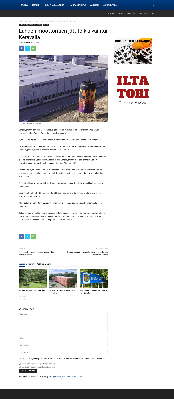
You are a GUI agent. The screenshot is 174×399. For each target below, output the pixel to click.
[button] (153, 14)
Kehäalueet (28, 21)
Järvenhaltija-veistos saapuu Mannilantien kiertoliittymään (36, 253)
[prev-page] (20, 298)
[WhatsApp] (33, 48)
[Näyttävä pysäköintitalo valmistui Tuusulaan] (63, 278)
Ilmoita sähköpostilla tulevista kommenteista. (39, 364)
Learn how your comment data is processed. (70, 377)
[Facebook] (21, 48)
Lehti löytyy (142, 14)
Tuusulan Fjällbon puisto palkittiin (32, 290)
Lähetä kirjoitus (78, 5)
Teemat (35, 5)
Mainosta (94, 5)
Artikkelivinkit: (44, 264)
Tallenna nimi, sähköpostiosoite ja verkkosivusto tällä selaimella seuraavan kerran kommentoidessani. (63, 359)
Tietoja (121, 14)
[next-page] (24, 298)
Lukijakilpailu (110, 5)
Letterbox (26, 42)
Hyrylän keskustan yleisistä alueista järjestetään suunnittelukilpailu (87, 253)
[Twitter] (27, 48)
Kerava (37, 21)
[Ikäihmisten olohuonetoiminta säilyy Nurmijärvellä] (94, 278)
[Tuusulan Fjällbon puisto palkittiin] (33, 278)
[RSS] (153, 5)
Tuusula (46, 25)
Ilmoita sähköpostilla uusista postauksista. (38, 367)
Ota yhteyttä (131, 14)
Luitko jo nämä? (26, 264)
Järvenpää (32, 25)
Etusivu (24, 5)
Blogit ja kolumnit (54, 5)
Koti (20, 21)
